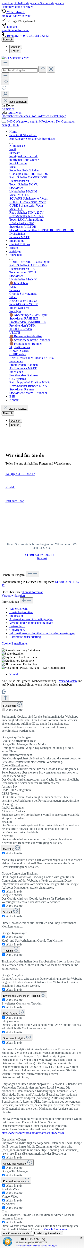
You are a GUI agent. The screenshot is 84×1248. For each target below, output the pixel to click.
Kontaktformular (32, 592)
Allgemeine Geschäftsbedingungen (31, 619)
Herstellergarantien (21, 612)
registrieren (14, 112)
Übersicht (8, 116)
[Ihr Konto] (5, 94)
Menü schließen (18, 101)
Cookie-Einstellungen (15, 643)
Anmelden (8, 109)
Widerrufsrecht (18, 608)
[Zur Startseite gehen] (15, 57)
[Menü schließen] (11, 143)
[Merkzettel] (4, 89)
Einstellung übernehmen (47, 1233)
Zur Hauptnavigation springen (33, 5)
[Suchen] (42, 69)
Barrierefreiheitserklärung (25, 636)
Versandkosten (68, 681)
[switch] (3, 709)
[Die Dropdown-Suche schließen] (51, 69)
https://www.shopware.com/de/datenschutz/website (33, 1132)
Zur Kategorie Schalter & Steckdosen (32, 138)
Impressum (16, 615)
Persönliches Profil (26, 116)
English (15, 50)
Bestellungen (58, 116)
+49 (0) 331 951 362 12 (20, 474)
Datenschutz (17, 626)
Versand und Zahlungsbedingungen (31, 622)
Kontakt (10, 487)
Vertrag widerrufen (13, 595)
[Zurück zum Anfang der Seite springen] (5, 698)
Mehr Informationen (56, 1229)
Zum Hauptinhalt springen (18, 3)
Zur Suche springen (47, 3)
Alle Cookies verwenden (16, 1233)
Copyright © (17, 629)
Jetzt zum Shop (14, 501)
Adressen (44, 116)
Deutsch (15, 46)
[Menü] (5, 63)
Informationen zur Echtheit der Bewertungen (36, 1245)
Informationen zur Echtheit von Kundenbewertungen (42, 633)
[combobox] (20, 70)
